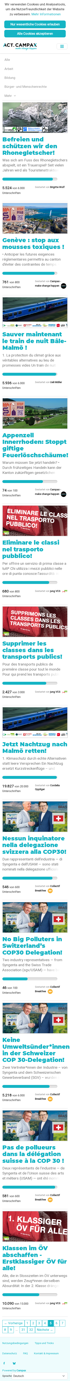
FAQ (25, 1353)
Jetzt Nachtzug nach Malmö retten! (34, 747)
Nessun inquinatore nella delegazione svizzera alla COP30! (34, 845)
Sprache (7, 1375)
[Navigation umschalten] (62, 46)
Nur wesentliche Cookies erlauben (35, 24)
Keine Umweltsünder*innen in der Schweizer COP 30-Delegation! (36, 1049)
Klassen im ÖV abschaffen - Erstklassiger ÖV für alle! (34, 1258)
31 (23, 1330)
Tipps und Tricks (44, 1343)
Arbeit (8, 69)
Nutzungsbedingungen (15, 1343)
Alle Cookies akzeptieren (35, 33)
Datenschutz (9, 1353)
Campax (21, 1370)
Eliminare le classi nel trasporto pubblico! (30, 549)
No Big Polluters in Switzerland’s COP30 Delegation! (32, 946)
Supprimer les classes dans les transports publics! (32, 650)
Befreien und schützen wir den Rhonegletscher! (29, 146)
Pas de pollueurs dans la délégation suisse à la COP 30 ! (33, 1154)
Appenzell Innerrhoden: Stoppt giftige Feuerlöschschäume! (35, 445)
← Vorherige (13, 1323)
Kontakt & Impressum (46, 1353)
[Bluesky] (14, 1363)
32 (31, 1330)
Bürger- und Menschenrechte (25, 87)
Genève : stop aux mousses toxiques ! (33, 243)
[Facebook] (4, 1363)
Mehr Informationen (46, 14)
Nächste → (45, 1330)
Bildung (9, 78)
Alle (7, 60)
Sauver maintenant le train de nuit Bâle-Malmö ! (34, 341)
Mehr (8, 96)
